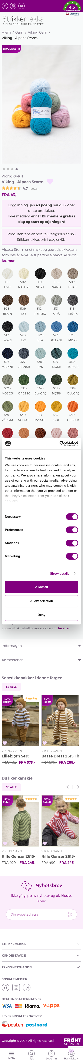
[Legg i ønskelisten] (50, 182)
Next (78, 787)
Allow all (41, 587)
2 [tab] (8, 169)
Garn (19, 32)
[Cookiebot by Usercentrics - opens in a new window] (59, 443)
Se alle (11, 686)
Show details (59, 573)
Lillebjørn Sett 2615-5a (15, 757)
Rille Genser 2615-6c (19, 857)
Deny (41, 615)
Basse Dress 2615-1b (60, 756)
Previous (67, 787)
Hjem (6, 32)
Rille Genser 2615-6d (58, 857)
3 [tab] (12, 169)
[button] (72, 9)
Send (70, 914)
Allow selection (41, 601)
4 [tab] (17, 169)
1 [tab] (4, 169)
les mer (8, 261)
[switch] (72, 529)
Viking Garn (37, 32)
